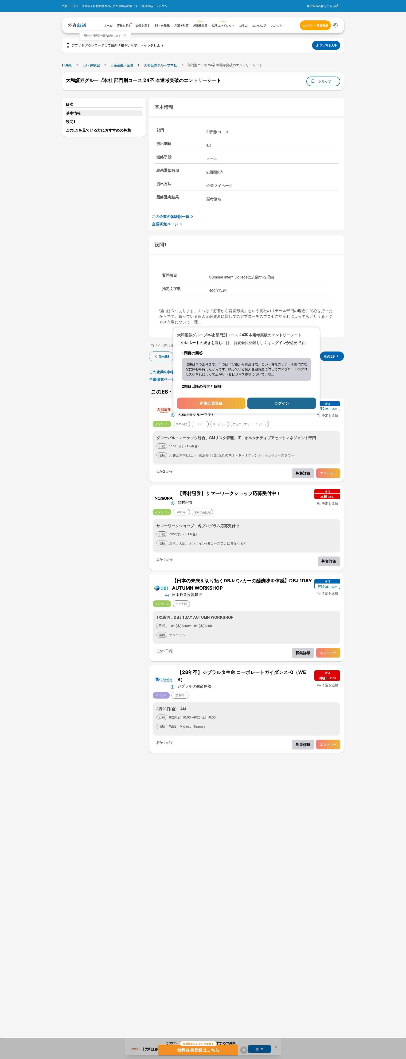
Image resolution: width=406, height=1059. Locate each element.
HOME (67, 65)
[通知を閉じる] (125, 35)
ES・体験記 (91, 65)
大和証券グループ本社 (160, 65)
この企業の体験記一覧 (170, 216)
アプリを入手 (328, 45)
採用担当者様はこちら (321, 6)
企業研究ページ (165, 224)
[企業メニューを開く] (164, 409)
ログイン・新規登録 (315, 25)
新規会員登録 (211, 403)
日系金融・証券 (121, 65)
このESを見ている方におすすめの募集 (98, 130)
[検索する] (335, 25)
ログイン (281, 403)
